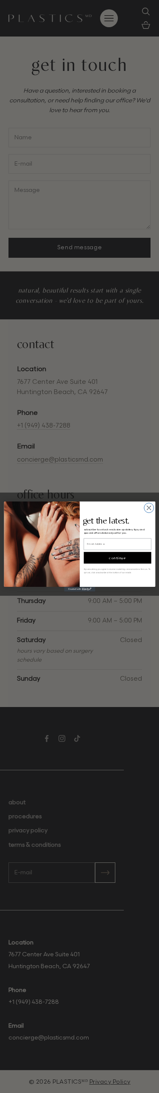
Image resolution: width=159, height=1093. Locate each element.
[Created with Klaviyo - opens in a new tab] (79, 589)
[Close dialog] (148, 508)
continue (117, 557)
